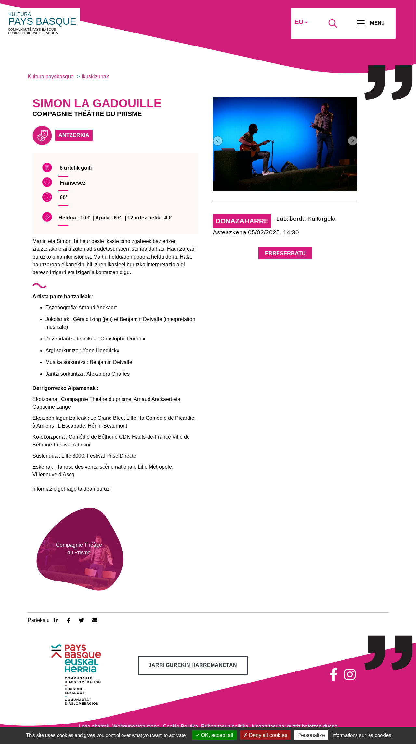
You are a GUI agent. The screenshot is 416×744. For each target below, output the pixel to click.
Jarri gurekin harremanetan (193, 665)
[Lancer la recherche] (332, 23)
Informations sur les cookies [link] (361, 735)
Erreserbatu (285, 253)
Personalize (311, 735)
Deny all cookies (267, 735)
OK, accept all (216, 735)
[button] (218, 141)
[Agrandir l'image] (285, 144)
